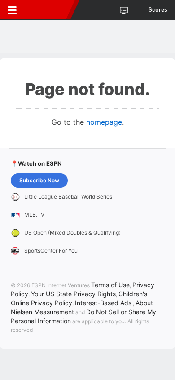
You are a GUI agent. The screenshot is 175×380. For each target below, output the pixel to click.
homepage (104, 122)
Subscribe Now (39, 180)
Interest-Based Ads (103, 303)
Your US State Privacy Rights (73, 294)
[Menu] (12, 10)
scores (158, 10)
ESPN (48, 10)
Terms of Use (110, 285)
